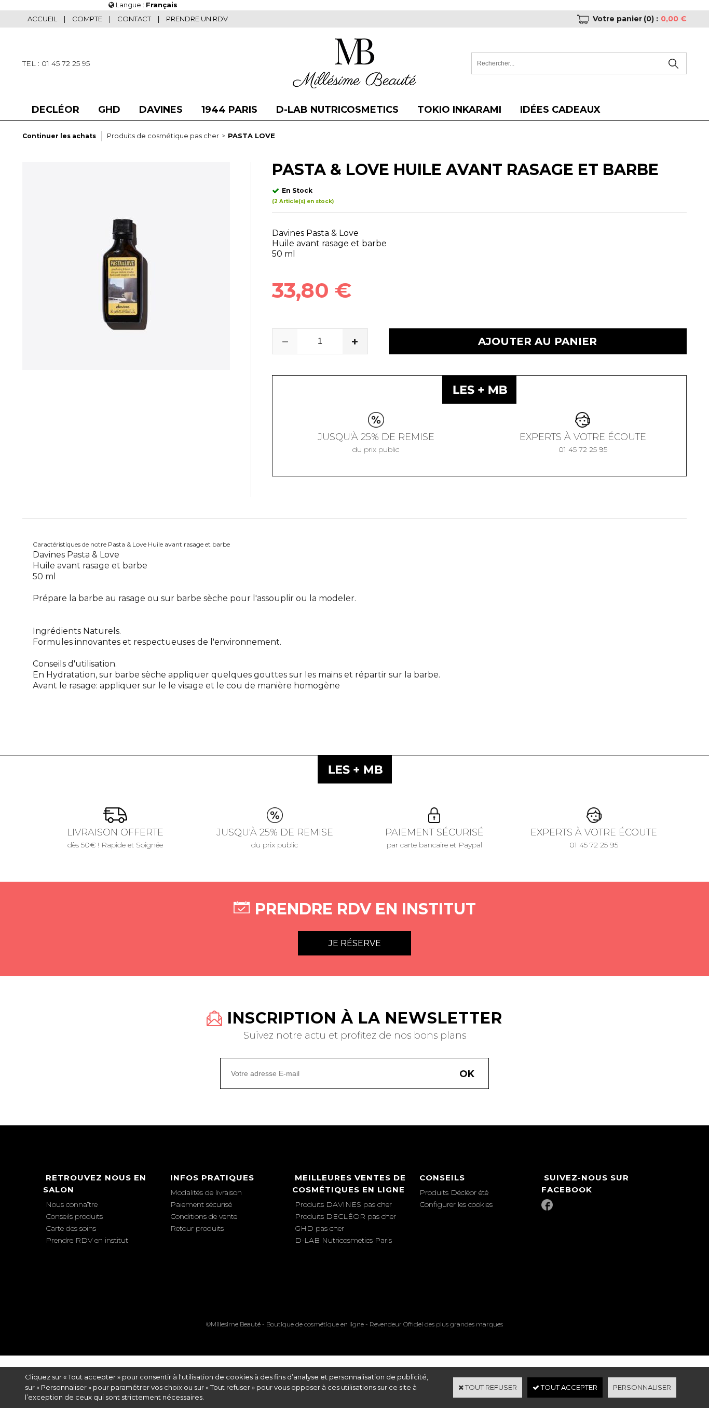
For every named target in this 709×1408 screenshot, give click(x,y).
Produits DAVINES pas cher (343, 1204)
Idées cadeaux (560, 109)
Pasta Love (251, 135)
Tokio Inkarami (459, 109)
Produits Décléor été (453, 1192)
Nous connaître (72, 1204)
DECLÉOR (55, 109)
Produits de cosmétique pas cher (163, 135)
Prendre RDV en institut (87, 1240)
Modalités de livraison (206, 1192)
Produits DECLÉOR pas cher (345, 1216)
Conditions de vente (203, 1216)
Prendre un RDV (197, 19)
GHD (109, 109)
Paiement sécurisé (201, 1204)
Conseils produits (74, 1216)
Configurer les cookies (456, 1204)
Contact (134, 19)
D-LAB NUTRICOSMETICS (337, 109)
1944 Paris (229, 109)
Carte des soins (71, 1228)
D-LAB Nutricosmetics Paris (343, 1240)
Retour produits (197, 1228)
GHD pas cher (319, 1228)
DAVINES (161, 109)
